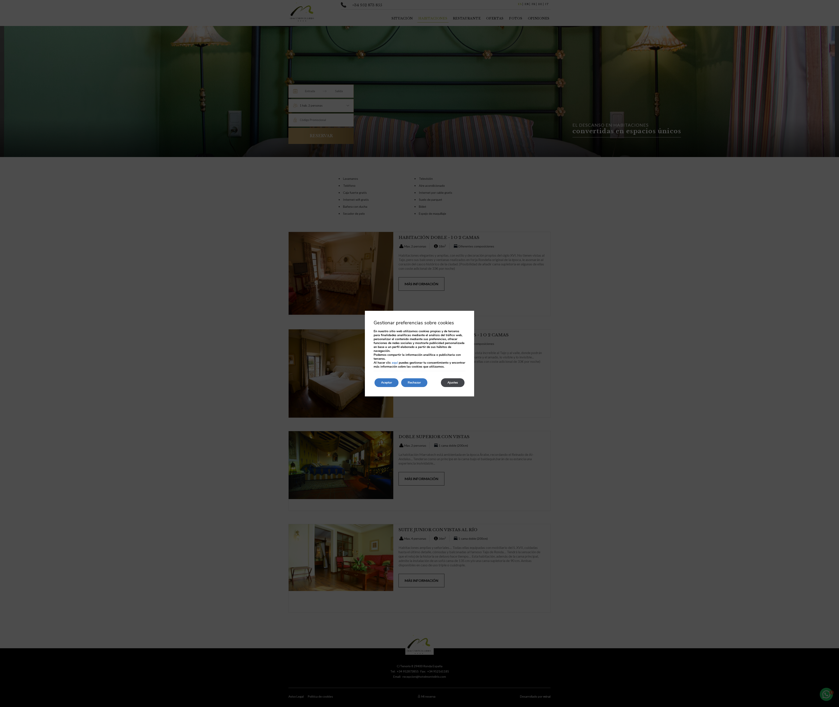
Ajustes (452, 382)
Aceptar (386, 382)
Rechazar (414, 382)
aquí (395, 363)
